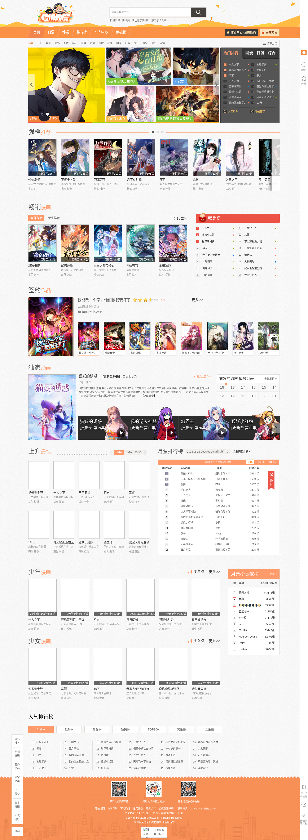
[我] (304, 52)
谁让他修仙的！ (140, 20)
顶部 (17, 831)
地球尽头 (261, 64)
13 (222, 396)
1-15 (250, 462)
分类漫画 (17, 804)
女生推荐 (54, 218)
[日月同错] (89, 475)
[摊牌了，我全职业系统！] (191, 336)
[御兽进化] (139, 336)
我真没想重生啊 (265, 91)
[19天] (38, 525)
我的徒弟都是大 (237, 102)
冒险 (101, 43)
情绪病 (126, 20)
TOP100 (153, 729)
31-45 (272, 462)
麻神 (196, 179)
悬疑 (83, 43)
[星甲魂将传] (206, 597)
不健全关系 (68, 179)
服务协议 (138, 808)
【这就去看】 (148, 395)
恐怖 (57, 43)
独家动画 (17, 779)
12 (232, 396)
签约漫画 (17, 766)
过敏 (38, 755)
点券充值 (271, 32)
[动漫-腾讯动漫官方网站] (64, 14)
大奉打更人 (250, 275)
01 (274, 396)
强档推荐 (17, 741)
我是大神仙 (42, 742)
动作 (118, 43)
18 (232, 387)
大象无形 (261, 70)
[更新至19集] (111, 376)
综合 (272, 53)
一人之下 (234, 64)
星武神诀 (161, 353)
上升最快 (17, 792)
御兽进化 (136, 353)
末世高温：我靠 (265, 81)
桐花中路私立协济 (143, 748)
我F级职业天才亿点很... (91, 311)
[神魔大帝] (114, 336)
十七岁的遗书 (173, 748)
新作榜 (97, 729)
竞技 (136, 43)
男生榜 (181, 729)
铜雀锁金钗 (235, 97)
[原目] (174, 157)
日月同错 (115, 20)
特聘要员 (171, 768)
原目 (163, 179)
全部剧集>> (270, 378)
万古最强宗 (204, 755)
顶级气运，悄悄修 (111, 742)
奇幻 (92, 43)
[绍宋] (114, 475)
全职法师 (165, 265)
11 (243, 396)
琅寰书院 (34, 265)
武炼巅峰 (67, 265)
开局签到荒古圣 (237, 70)
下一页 (162, 132)
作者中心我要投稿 (243, 32)
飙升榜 (69, 729)
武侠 (145, 43)
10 (253, 396)
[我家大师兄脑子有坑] (139, 525)
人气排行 (17, 817)
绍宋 (231, 75)
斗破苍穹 (260, 111)
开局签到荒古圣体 (72, 619)
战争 (162, 43)
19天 (259, 102)
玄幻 (39, 43)
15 (264, 387)
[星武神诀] (165, 336)
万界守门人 (250, 228)
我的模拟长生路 (174, 761)
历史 (154, 43)
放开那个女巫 (159, 20)
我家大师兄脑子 (265, 97)
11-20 (128, 452)
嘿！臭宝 (239, 353)
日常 (127, 43)
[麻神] (207, 157)
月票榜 (41, 729)
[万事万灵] (108, 157)
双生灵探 (264, 179)
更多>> (273, 574)
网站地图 (100, 808)
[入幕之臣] (240, 157)
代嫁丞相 (34, 179)
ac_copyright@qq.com (203, 808)
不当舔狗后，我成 (208, 761)
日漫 (260, 53)
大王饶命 (233, 111)
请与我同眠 (199, 689)
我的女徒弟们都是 (176, 742)
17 (243, 387)
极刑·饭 (263, 353)
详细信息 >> (202, 376)
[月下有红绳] (141, 157)
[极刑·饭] (268, 336)
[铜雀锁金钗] (38, 475)
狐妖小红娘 (235, 91)
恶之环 (108, 542)
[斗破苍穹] (140, 243)
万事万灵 (100, 179)
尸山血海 (74, 742)
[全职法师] (173, 243)
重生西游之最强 (265, 86)
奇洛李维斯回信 (169, 689)
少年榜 (199, 571)
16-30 (261, 462)
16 (253, 387)
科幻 (74, 43)
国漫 (249, 53)
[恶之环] (114, 525)
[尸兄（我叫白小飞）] (217, 336)
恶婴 (258, 75)
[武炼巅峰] (75, 243)
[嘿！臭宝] (243, 336)
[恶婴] (139, 475)
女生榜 (209, 729)
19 (222, 387)
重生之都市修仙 (104, 265)
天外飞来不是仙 (142, 761)
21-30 (138, 452)
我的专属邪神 (76, 755)
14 (274, 387)
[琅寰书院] (42, 243)
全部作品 (36, 218)
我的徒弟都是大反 (79, 761)
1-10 (119, 452)
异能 (48, 43)
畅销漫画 (17, 753)
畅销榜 (125, 729)
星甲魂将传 (235, 86)
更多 (197, 300)
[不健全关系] (75, 157)
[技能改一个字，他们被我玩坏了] (51, 326)
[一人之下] (63, 475)
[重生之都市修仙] (108, 243)
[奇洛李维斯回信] (173, 666)
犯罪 (110, 43)
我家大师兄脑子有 (138, 689)
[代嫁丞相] (42, 157)
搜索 (198, 12)
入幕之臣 (231, 179)
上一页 (153, 132)
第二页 (158, 132)
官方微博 (125, 808)
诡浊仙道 (171, 755)
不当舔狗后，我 (253, 241)
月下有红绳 (134, 179)
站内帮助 (112, 808)
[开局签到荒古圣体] (63, 525)
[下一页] (145, 452)
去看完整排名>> (242, 451)
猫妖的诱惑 (88, 376)
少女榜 (199, 641)
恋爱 (30, 43)
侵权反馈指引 (166, 808)
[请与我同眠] (206, 666)
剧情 (66, 43)
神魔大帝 (110, 353)
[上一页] (112, 452)
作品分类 (272, 43)
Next (276, 165)
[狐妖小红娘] (89, 525)
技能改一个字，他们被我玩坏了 (104, 300)
